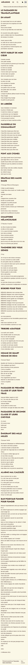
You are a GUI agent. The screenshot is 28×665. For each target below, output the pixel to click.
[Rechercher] (17, 2)
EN (25, 2)
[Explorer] (13, 2)
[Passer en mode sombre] (22, 2)
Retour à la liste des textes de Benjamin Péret (15, 6)
